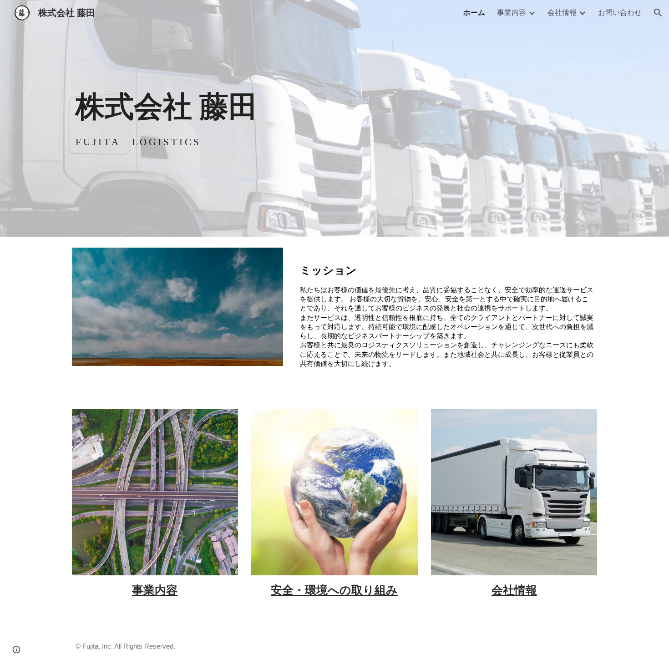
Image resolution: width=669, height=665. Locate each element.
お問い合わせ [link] (620, 12)
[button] (658, 13)
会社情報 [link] (562, 12)
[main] (334, 106)
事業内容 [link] (511, 12)
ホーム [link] (474, 12)
